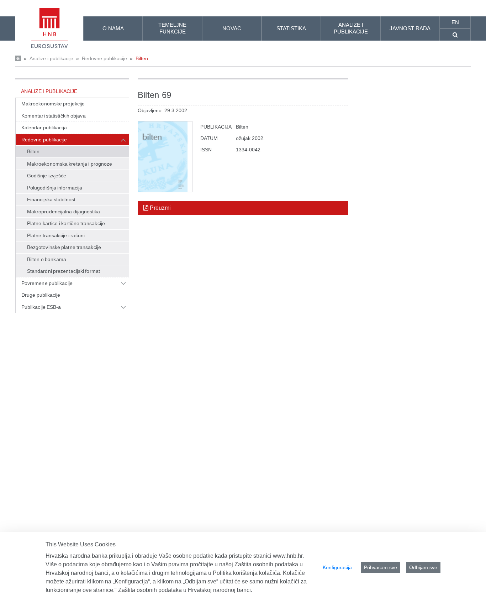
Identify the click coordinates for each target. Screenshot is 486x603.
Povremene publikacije (47, 283)
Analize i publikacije (51, 58)
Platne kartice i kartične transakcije (66, 223)
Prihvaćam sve (380, 567)
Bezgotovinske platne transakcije (64, 247)
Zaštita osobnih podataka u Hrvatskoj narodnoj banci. (185, 590)
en (455, 22)
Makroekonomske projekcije (53, 103)
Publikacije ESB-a (41, 307)
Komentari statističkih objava (53, 116)
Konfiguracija (337, 567)
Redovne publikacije (104, 58)
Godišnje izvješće (47, 175)
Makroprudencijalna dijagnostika (63, 211)
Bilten (142, 58)
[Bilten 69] (165, 156)
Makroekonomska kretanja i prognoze (69, 164)
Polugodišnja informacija (54, 188)
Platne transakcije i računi (56, 235)
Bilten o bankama (46, 259)
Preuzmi (159, 208)
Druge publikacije (40, 295)
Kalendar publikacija (44, 127)
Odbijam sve (423, 567)
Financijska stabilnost (51, 199)
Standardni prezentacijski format (63, 271)
